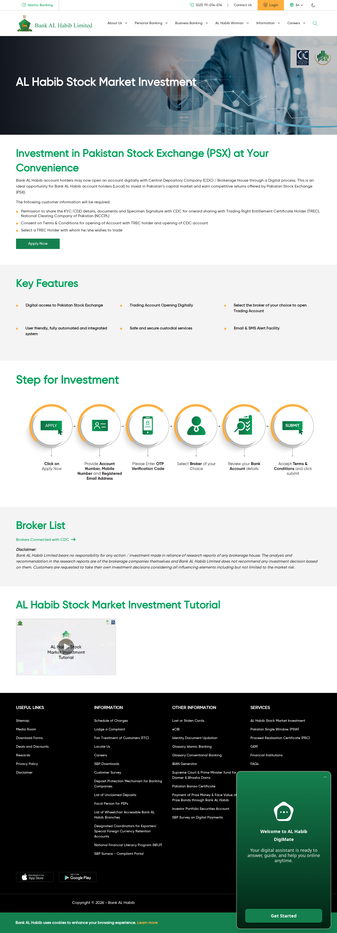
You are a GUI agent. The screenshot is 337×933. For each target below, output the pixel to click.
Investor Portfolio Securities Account (200, 809)
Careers (294, 23)
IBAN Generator (184, 764)
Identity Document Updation (194, 738)
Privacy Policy (27, 764)
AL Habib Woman (229, 23)
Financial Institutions (266, 755)
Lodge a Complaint (109, 729)
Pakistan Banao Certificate (193, 786)
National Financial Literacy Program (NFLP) (128, 845)
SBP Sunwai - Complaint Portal (119, 854)
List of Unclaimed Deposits (115, 795)
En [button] (297, 5)
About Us (115, 23)
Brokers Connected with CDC (43, 540)
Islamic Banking (40, 5)
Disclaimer (24, 772)
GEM (254, 746)
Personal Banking (149, 23)
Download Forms (29, 738)
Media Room (26, 729)
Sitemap (22, 721)
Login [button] (273, 5)
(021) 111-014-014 (208, 5)
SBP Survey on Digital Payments (197, 817)
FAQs (254, 764)
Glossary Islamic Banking (192, 746)
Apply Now (38, 244)
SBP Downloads (106, 764)
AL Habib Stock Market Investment (277, 721)
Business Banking (189, 23)
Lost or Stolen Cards (188, 721)
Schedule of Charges (111, 721)
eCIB (176, 729)
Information (266, 23)
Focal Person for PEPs (111, 803)
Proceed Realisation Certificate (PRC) (280, 738)
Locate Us (102, 746)
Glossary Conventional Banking (197, 755)
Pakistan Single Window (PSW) (274, 729)
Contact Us (243, 5)
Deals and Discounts (32, 746)
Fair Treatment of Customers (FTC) (121, 738)
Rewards (23, 755)
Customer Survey (107, 772)
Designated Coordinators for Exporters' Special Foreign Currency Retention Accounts (125, 831)
